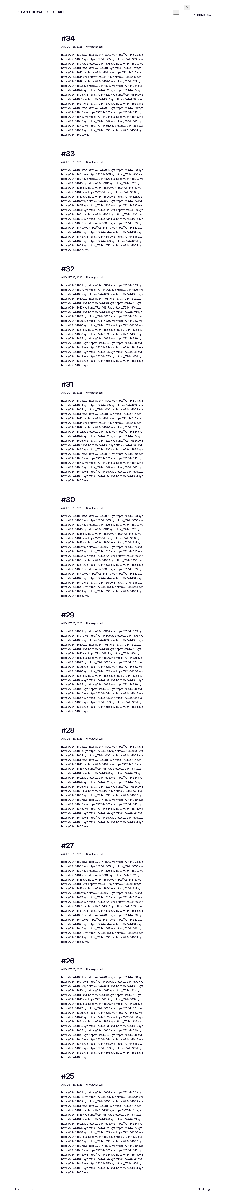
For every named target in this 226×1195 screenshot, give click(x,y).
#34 (68, 38)
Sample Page (204, 14)
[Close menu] (187, 7)
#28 (67, 730)
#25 (67, 1076)
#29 (67, 615)
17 (31, 1189)
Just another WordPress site (40, 12)
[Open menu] (176, 12)
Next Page (204, 1189)
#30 (68, 499)
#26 (67, 960)
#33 (68, 153)
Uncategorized (94, 46)
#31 (67, 384)
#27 (67, 845)
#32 (67, 269)
